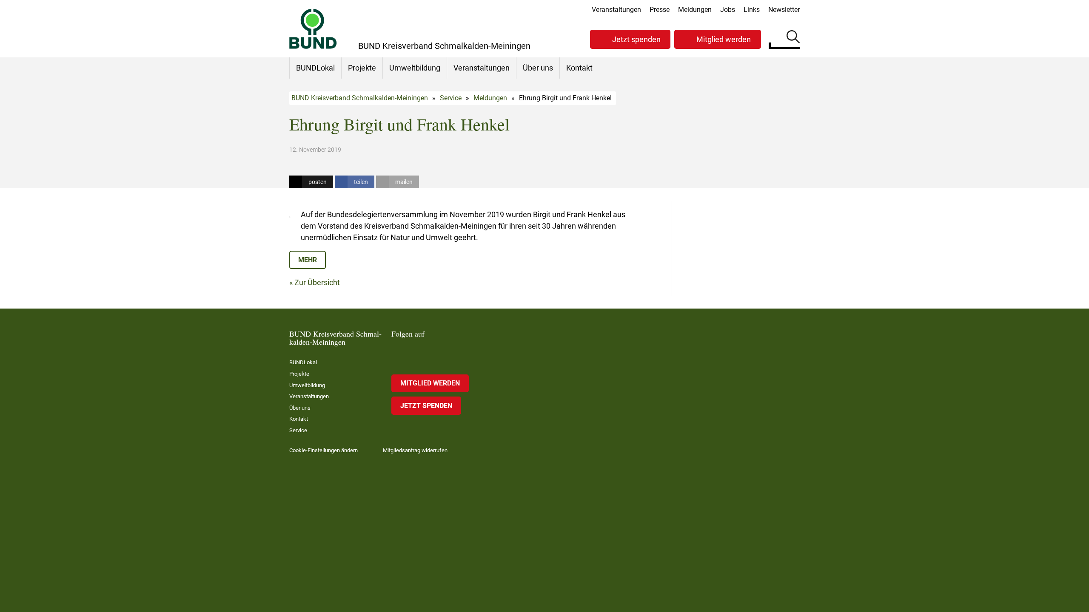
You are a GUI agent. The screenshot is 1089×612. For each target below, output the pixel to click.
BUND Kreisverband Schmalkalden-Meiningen (359, 98)
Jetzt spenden (636, 39)
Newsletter (784, 10)
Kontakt (579, 67)
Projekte (362, 67)
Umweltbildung (414, 67)
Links (752, 10)
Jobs (727, 10)
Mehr (307, 260)
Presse (660, 10)
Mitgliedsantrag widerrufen (415, 450)
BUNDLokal (315, 67)
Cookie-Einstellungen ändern (323, 450)
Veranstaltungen (616, 10)
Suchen (793, 38)
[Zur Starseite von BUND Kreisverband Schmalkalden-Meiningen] (313, 28)
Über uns (538, 67)
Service (451, 98)
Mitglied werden (723, 39)
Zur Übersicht (317, 282)
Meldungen (695, 10)
